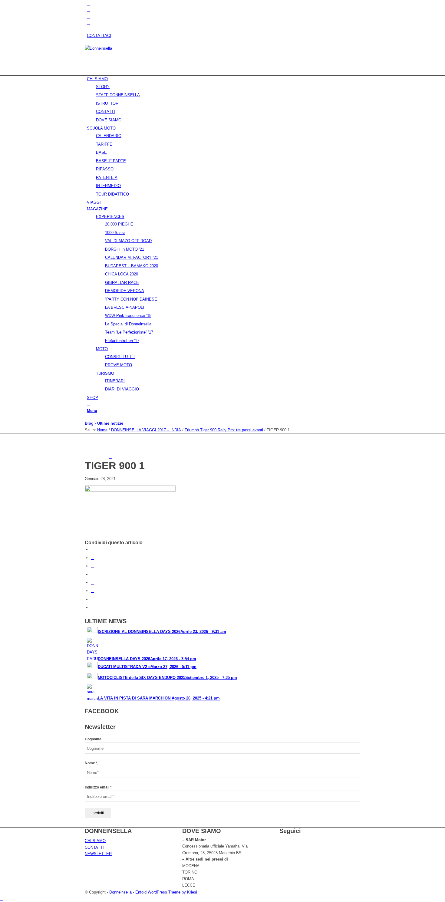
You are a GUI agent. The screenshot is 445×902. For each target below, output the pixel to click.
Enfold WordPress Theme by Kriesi (166, 892)
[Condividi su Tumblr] (92, 582)
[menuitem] (223, 35)
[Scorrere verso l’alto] (1, 898)
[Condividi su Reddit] (92, 599)
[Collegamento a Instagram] (88, 16)
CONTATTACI (99, 35)
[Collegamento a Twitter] (88, 3)
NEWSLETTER (98, 853)
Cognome (93, 739)
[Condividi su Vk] (92, 590)
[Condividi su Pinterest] (92, 566)
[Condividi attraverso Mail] (92, 607)
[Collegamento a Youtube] (88, 23)
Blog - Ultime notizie (104, 423)
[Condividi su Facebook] (92, 549)
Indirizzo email (98, 787)
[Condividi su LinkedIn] (92, 574)
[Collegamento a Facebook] (88, 10)
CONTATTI (94, 847)
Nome (91, 763)
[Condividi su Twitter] (92, 557)
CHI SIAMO (95, 840)
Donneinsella (120, 892)
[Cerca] (88, 404)
